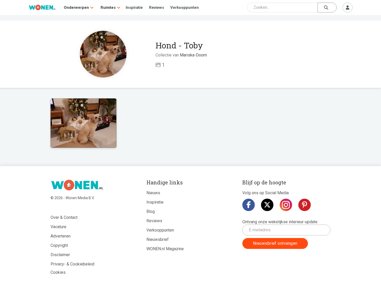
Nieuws (153, 192)
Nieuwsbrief (157, 239)
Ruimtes (108, 7)
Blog (150, 211)
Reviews (156, 7)
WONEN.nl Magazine (165, 248)
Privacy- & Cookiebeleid (72, 264)
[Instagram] (286, 205)
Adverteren (60, 236)
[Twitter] (267, 205)
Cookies (58, 272)
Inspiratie (134, 7)
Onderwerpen (76, 7)
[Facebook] (248, 205)
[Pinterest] (304, 205)
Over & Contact (64, 217)
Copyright (59, 245)
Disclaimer (60, 254)
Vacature (58, 226)
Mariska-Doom (193, 55)
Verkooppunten (184, 7)
